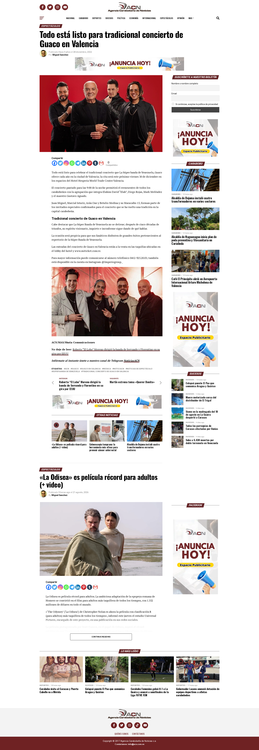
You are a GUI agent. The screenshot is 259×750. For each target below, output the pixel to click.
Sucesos (109, 18)
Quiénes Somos (121, 733)
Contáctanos (138, 733)
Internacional (149, 18)
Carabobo (83, 18)
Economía (133, 18)
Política (121, 18)
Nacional (70, 18)
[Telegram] (77, 163)
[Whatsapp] (72, 163)
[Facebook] (54, 163)
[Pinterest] (89, 163)
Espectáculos (166, 18)
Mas (190, 18)
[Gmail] (101, 163)
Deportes (96, 18)
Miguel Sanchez (60, 55)
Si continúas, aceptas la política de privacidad (196, 104)
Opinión (180, 18)
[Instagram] (66, 163)
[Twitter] (60, 163)
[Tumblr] (95, 163)
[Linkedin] (83, 163)
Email (174, 93)
